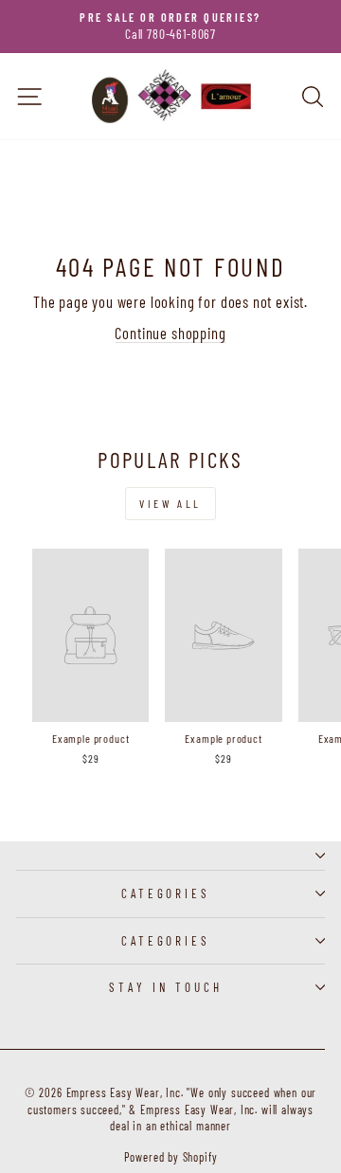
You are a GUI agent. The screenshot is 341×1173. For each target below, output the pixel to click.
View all (170, 503)
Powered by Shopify (171, 1156)
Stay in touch (166, 987)
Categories (166, 893)
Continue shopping (170, 332)
